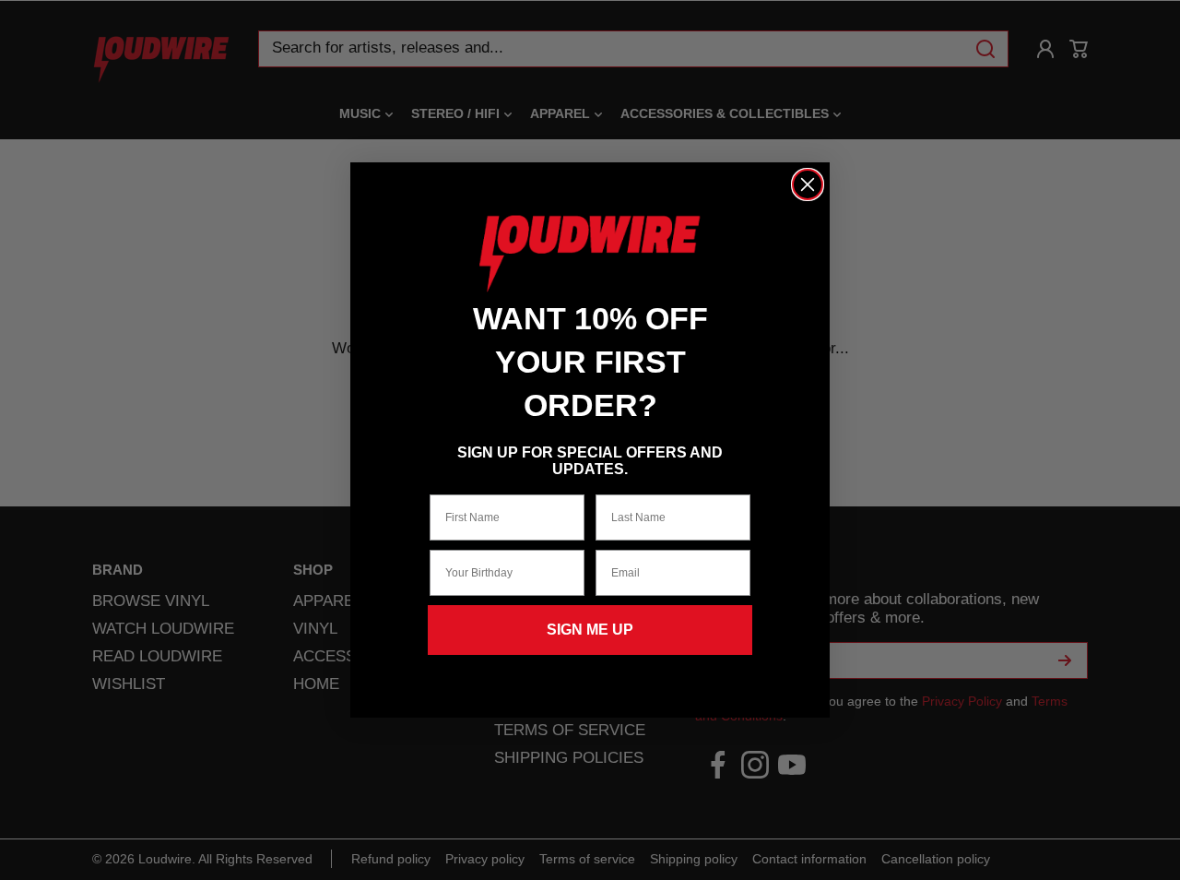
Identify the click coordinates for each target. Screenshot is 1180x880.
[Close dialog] (807, 184)
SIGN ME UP (590, 629)
